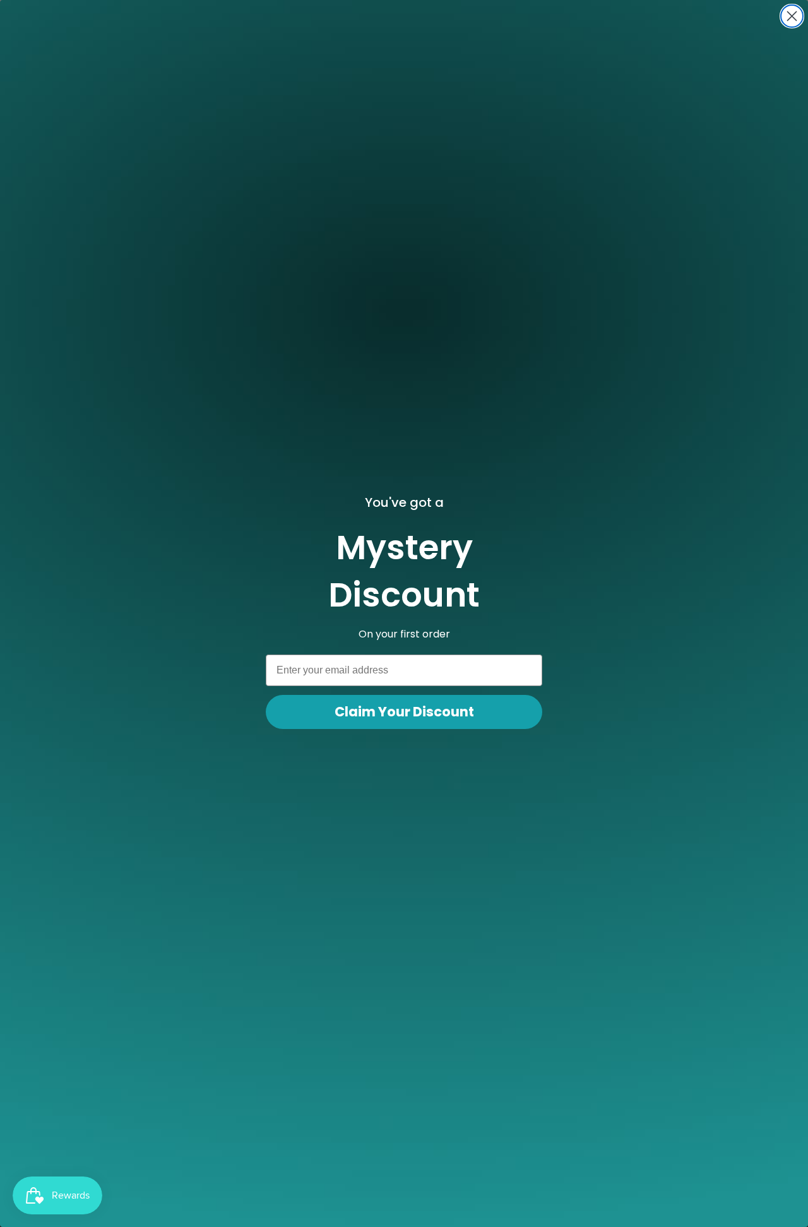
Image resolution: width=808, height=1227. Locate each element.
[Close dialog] (792, 16)
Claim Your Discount (404, 711)
